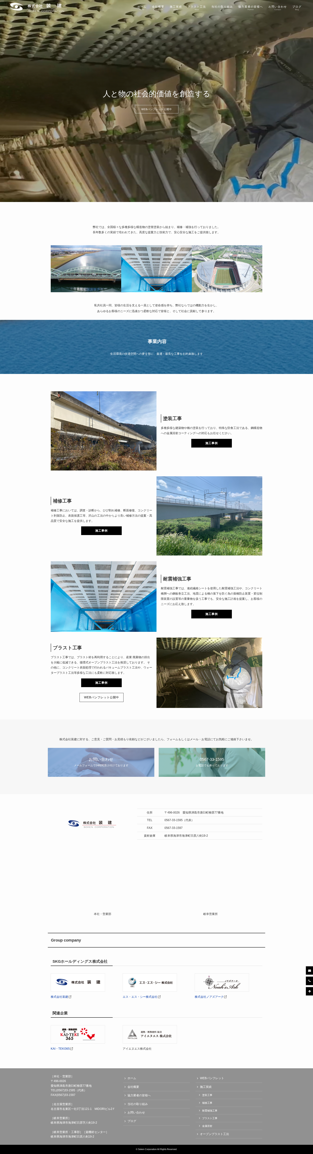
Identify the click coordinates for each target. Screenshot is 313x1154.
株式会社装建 (59, 996)
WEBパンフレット (212, 1078)
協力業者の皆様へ (139, 1095)
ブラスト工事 (209, 1118)
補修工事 (207, 1102)
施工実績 (206, 1086)
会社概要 (133, 1086)
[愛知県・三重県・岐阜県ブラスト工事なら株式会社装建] (38, 7)
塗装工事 (207, 1095)
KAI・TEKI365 (60, 1048)
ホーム (132, 1078)
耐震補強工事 (209, 1110)
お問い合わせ (136, 1112)
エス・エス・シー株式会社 (140, 996)
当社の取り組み (138, 1104)
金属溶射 (207, 1126)
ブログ (132, 1121)
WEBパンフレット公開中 (156, 109)
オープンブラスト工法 (214, 1134)
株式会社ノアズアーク (209, 996)
